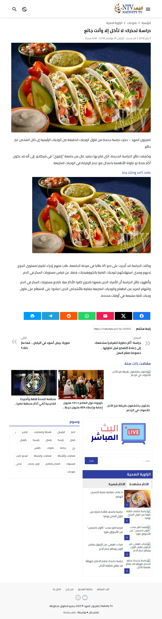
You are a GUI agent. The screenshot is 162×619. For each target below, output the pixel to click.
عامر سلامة (69, 612)
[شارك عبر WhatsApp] (87, 316)
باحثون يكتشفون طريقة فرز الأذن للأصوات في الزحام (128, 408)
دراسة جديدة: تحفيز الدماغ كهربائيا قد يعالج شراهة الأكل (104, 563)
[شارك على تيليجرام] (50, 316)
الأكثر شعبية (116, 484)
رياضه (63, 447)
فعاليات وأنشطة (66, 455)
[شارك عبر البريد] (105, 316)
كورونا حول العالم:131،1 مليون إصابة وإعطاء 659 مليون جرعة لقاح (83, 407)
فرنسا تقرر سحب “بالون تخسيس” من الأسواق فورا (105, 529)
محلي (19, 463)
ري (73, 447)
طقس (37, 447)
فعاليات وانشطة (43, 455)
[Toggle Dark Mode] (24, 8)
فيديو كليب (22, 455)
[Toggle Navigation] (149, 8)
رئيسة (61, 439)
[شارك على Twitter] (123, 316)
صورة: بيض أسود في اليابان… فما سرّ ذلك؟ (45, 343)
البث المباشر (103, 589)
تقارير (25, 432)
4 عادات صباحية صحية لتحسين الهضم (106, 494)
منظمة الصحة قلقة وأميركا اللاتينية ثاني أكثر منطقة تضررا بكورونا (36, 404)
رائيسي (23, 439)
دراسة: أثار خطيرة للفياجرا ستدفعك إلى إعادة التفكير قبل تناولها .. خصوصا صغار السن (118, 346)
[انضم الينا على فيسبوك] (77, 597)
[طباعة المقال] (32, 316)
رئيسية (36, 439)
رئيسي (48, 439)
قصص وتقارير (52, 463)
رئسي (72, 439)
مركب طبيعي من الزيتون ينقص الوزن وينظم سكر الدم (105, 546)
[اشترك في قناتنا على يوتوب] (84, 597)
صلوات (50, 447)
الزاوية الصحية (114, 23)
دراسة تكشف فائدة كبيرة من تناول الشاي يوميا (106, 514)
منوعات (71, 471)
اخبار (73, 432)
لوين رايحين (34, 463)
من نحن (69, 589)
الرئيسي (61, 432)
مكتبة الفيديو (85, 589)
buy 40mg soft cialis (136, 172)
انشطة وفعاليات (42, 432)
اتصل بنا (57, 589)
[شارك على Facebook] (141, 316)
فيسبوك (70, 463)
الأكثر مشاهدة (139, 484)
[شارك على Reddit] (68, 316)
